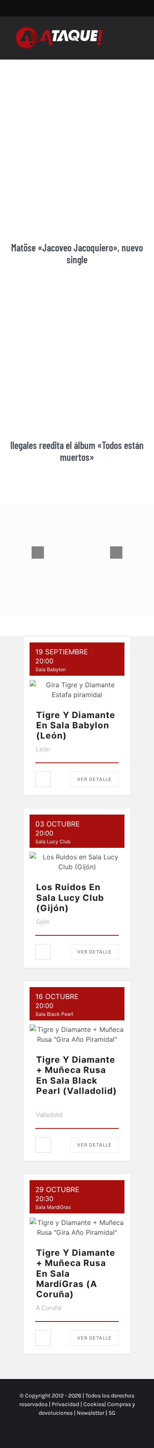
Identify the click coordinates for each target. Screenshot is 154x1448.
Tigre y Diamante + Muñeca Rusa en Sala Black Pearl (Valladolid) (76, 1075)
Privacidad (65, 1404)
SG (111, 1412)
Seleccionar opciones (59, 586)
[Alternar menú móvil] (138, 34)
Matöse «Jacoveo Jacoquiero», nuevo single (77, 253)
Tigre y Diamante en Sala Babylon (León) (75, 725)
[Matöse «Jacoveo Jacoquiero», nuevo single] (77, 158)
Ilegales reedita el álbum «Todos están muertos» (77, 451)
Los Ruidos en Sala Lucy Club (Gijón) (70, 897)
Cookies (93, 1404)
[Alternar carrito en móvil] (123, 34)
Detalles (104, 583)
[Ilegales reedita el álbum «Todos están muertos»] (77, 355)
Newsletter (91, 1412)
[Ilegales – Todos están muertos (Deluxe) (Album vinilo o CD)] (77, 552)
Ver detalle (94, 779)
